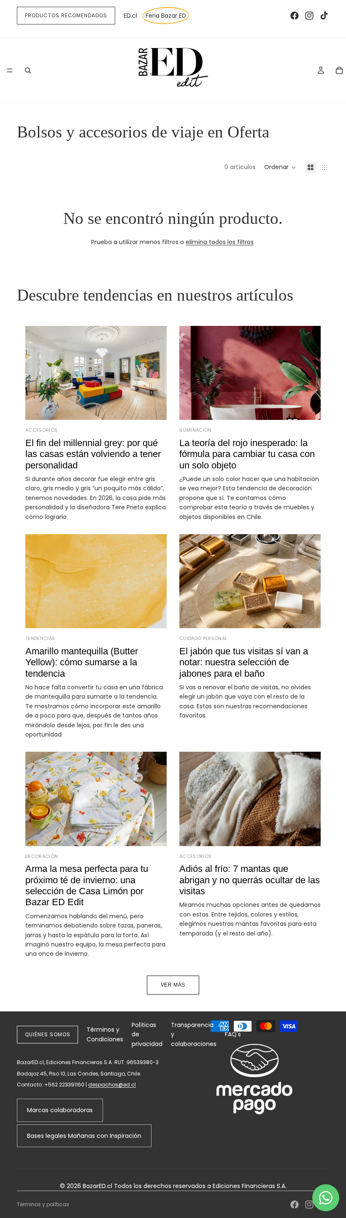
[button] (280, 167)
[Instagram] (309, 16)
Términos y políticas (43, 1204)
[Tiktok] (324, 16)
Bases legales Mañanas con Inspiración (84, 1136)
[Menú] (9, 70)
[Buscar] (28, 70)
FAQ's (233, 1034)
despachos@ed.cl (112, 1084)
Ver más (173, 985)
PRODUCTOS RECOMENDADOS (66, 15)
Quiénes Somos (47, 1034)
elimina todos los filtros (220, 242)
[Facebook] (294, 16)
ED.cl (130, 15)
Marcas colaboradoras (60, 1110)
